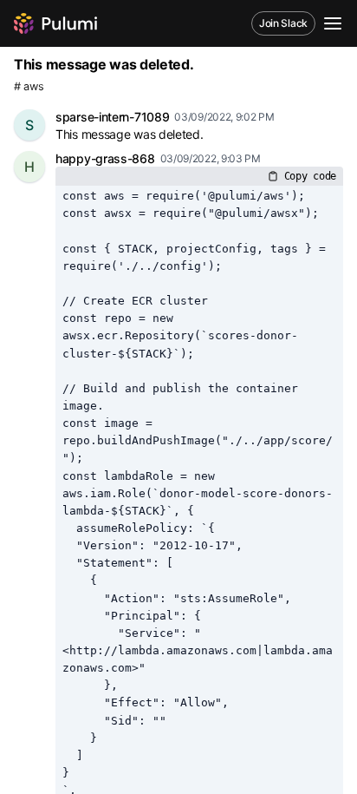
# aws (29, 86)
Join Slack (283, 23)
